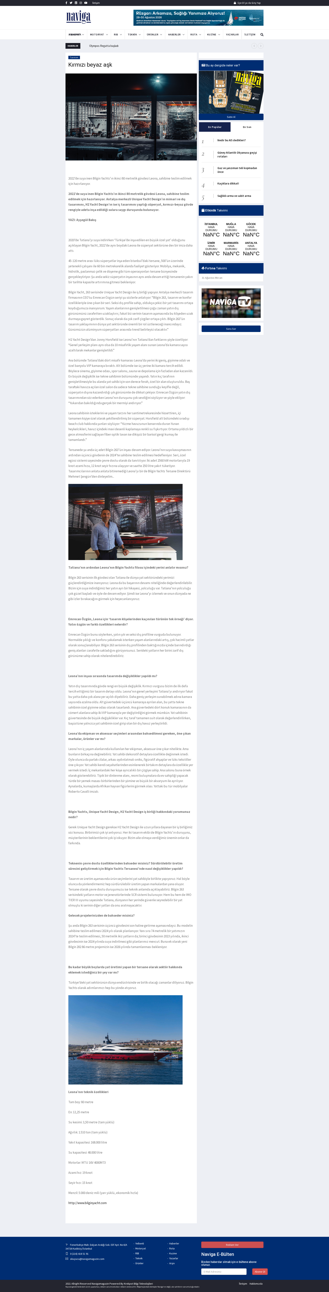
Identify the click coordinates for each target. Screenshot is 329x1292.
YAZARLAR (232, 34)
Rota (172, 1248)
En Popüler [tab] (215, 127)
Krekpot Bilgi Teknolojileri (138, 1283)
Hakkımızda (256, 1283)
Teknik (139, 1258)
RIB (116, 34)
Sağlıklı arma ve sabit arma (234, 196)
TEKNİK (132, 34)
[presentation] (254, 46)
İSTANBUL (211, 230)
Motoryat (140, 1248)
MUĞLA (231, 230)
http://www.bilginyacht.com (87, 1203)
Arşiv (172, 1263)
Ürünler (139, 1263)
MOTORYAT (97, 34)
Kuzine (173, 1253)
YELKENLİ (74, 34)
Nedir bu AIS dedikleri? (231, 140)
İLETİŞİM (245, 34)
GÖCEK (251, 230)
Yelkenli (139, 1243)
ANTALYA (251, 249)
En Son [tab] (247, 127)
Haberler (174, 1243)
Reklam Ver (232, 1245)
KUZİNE (211, 34)
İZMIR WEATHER (211, 249)
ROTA (193, 34)
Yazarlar (173, 1258)
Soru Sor (231, 328)
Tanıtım (74, 57)
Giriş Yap (256, 3)
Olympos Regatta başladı (103, 46)
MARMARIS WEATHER (231, 249)
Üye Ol (241, 3)
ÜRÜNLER (152, 34)
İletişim (96, 3)
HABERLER (174, 34)
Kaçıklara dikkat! (228, 183)
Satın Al (231, 117)
